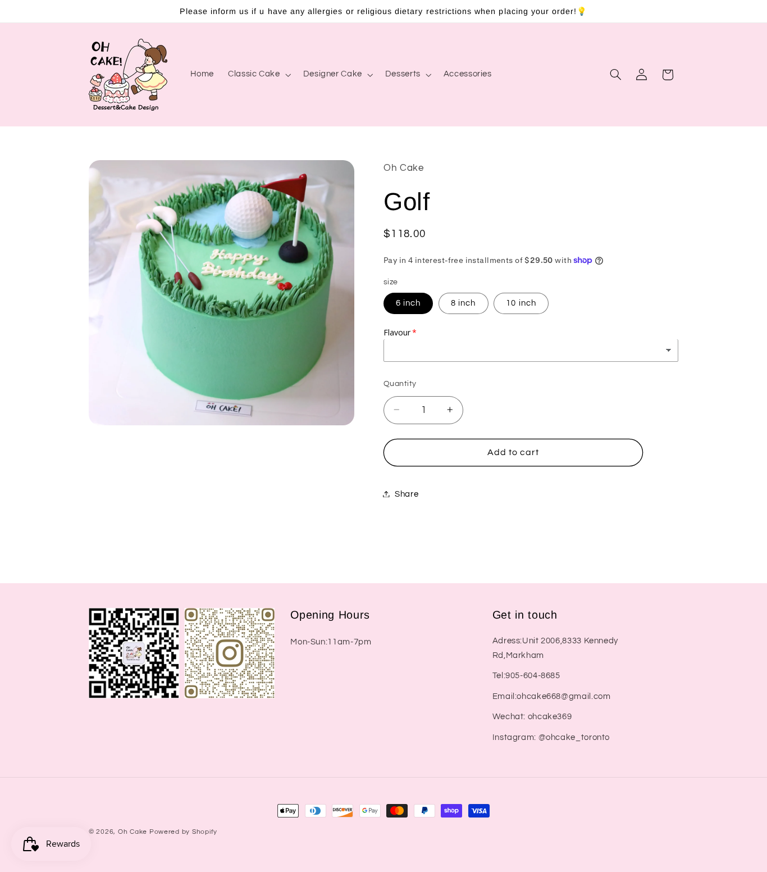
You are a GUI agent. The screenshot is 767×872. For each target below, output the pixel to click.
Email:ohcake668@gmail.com (551, 696)
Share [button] (406, 493)
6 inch (408, 302)
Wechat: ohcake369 (532, 716)
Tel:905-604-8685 (526, 675)
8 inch (463, 302)
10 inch (521, 302)
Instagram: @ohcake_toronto (551, 737)
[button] (258, 74)
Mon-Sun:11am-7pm (330, 642)
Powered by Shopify (183, 832)
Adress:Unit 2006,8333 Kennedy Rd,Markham (555, 648)
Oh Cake (133, 832)
